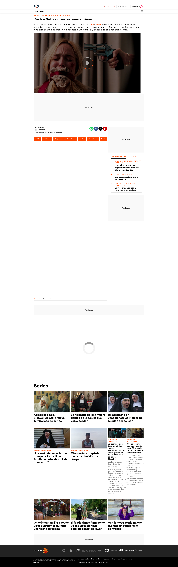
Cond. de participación (124, 559)
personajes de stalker (125, 174)
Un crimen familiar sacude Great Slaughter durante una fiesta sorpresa (51, 525)
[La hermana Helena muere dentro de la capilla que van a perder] (89, 401)
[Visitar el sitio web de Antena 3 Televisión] (64, 550)
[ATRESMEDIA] (40, 551)
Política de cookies (108, 559)
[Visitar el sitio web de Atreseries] (100, 550)
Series (41, 386)
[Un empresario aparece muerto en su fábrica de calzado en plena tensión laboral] (135, 433)
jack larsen (47, 139)
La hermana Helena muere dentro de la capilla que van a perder (88, 418)
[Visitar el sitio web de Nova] (85, 550)
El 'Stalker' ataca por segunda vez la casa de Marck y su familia (127, 167)
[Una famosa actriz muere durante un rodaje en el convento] (126, 509)
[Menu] (141, 11)
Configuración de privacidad (87, 562)
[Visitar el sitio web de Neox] (78, 550)
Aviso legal (80, 559)
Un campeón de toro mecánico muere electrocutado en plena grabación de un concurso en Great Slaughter (116, 451)
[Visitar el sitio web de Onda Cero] (107, 550)
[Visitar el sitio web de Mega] (92, 550)
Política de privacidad (92, 559)
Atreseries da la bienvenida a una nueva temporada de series (49, 418)
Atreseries (37, 299)
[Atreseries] (47, 6)
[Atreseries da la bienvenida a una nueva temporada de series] (52, 401)
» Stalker (51, 299)
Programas (39, 11)
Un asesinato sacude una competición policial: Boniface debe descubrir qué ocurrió (50, 458)
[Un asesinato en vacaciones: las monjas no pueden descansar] (126, 401)
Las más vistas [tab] (118, 156)
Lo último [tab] (132, 156)
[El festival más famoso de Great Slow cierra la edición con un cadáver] (89, 509)
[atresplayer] (137, 6)
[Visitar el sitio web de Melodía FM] (121, 550)
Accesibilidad (103, 562)
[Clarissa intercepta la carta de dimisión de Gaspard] (89, 438)
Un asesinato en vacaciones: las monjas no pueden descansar (125, 418)
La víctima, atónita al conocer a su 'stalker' (125, 189)
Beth (98, 24)
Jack (91, 24)
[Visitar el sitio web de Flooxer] (141, 550)
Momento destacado (43, 450)
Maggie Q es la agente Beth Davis (126, 178)
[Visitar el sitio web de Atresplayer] (131, 550)
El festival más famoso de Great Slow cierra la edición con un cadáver (88, 525)
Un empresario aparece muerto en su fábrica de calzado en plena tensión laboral (134, 448)
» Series (45, 299)
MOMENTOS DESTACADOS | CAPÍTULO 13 (126, 184)
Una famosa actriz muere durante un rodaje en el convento (125, 525)
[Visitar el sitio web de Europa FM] (114, 550)
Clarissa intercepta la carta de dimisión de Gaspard (85, 456)
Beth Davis (93, 139)
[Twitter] (36, 130)
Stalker (82, 139)
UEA (37, 139)
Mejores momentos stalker (65, 139)
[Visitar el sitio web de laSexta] (71, 550)
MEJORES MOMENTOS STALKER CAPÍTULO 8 (128, 162)
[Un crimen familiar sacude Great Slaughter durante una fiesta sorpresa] (52, 509)
